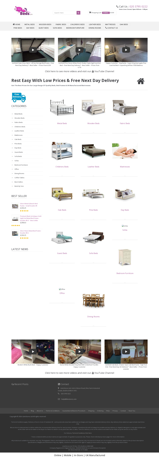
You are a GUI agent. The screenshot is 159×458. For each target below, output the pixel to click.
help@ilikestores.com (68, 399)
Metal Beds (29, 24)
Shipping (91, 411)
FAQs (108, 411)
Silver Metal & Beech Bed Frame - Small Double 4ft (29, 205)
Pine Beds (18, 28)
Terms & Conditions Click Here (82, 433)
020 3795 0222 (139, 6)
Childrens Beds (19, 127)
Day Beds (30, 28)
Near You (132, 411)
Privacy (115, 411)
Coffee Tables (19, 178)
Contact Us (112, 28)
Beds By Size (19, 186)
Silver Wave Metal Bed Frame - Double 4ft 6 (30, 232)
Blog (32, 411)
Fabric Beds (61, 24)
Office (16, 169)
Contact (123, 411)
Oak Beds (124, 24)
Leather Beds (95, 24)
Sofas (16, 161)
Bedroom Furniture (75, 28)
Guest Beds (44, 28)
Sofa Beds (57, 28)
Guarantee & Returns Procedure (73, 411)
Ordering (100, 411)
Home (26, 411)
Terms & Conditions (53, 411)
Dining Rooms (95, 28)
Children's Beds (77, 24)
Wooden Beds (45, 24)
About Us (40, 411)
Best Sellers (18, 182)
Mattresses (110, 24)
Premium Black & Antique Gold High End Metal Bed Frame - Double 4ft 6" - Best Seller (30, 218)
